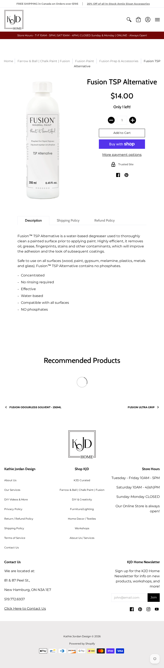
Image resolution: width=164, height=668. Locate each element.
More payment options (122, 155)
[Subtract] (111, 120)
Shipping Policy (14, 528)
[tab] (33, 220)
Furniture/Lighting (82, 509)
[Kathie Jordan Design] (13, 20)
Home (8, 61)
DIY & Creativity (82, 499)
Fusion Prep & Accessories (118, 61)
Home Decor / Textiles (82, 518)
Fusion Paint (84, 61)
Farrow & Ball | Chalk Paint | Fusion (82, 489)
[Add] (132, 120)
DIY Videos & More (16, 499)
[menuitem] (129, 20)
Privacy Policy (13, 509)
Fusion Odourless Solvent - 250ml (35, 407)
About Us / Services (82, 537)
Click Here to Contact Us (25, 609)
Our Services (12, 489)
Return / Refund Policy (18, 518)
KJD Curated (82, 480)
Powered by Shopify (82, 643)
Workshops (82, 528)
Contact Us (11, 547)
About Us (10, 480)
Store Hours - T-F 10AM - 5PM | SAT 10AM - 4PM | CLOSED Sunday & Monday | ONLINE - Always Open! (82, 35)
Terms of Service (14, 537)
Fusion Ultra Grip (141, 407)
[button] (129, 20)
